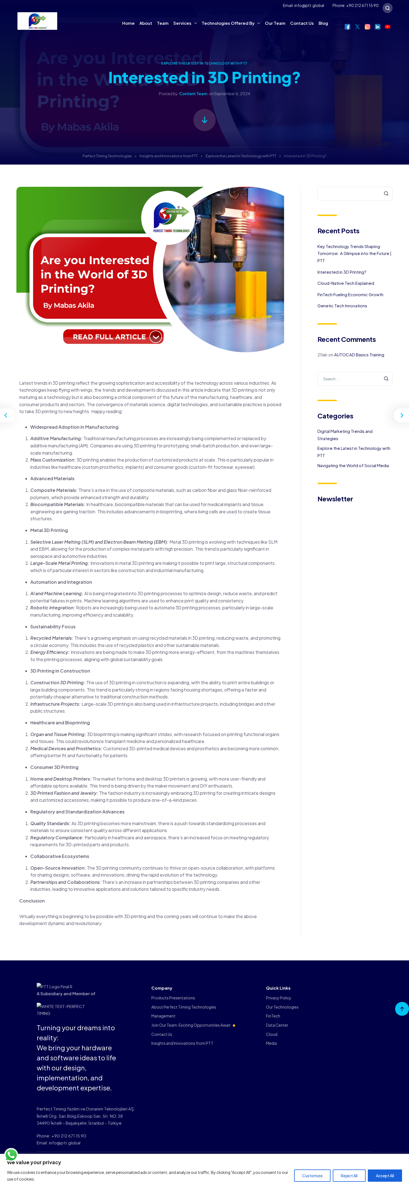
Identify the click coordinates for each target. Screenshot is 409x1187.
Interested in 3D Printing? (341, 271)
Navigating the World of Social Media (353, 465)
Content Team (193, 93)
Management (163, 1015)
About (145, 23)
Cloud (271, 1034)
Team (163, 23)
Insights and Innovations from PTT (182, 1043)
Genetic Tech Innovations (342, 305)
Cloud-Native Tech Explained (345, 283)
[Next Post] (400, 415)
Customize (312, 1175)
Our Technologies (282, 1006)
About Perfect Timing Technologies (183, 1006)
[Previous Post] (8, 415)
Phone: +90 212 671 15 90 (355, 5)
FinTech (273, 1015)
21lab (322, 354)
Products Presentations (173, 997)
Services (182, 23)
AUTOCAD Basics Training (359, 354)
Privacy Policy (278, 997)
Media (271, 1043)
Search (383, 194)
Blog (323, 23)
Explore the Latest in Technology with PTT (204, 63)
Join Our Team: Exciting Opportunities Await (191, 1024)
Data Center (277, 1024)
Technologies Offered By (228, 23)
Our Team (275, 23)
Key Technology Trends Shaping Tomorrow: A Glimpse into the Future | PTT (354, 253)
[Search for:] (355, 378)
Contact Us (302, 23)
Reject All (349, 1175)
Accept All (385, 1175)
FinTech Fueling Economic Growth (350, 294)
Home (128, 23)
